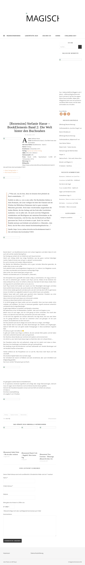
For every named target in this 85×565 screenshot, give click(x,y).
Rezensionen (24, 414)
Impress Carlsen (14, 414)
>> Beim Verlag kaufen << (10, 170)
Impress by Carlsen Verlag (34, 151)
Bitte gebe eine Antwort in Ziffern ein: (14, 502)
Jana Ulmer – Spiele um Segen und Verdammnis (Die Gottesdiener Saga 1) (68, 191)
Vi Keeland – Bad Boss (65, 166)
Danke (58, 36)
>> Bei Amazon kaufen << (10, 172)
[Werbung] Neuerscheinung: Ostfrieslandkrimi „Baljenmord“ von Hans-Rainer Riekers (69, 139)
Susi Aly (8, 418)
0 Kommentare (52, 418)
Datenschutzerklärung (37, 553)
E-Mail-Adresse (8, 486)
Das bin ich (47, 36)
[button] (61, 114)
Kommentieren (7, 514)
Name (5, 478)
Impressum (6, 553)
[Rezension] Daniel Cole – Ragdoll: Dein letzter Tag (29, 455)
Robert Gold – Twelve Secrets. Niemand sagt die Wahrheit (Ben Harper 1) (68, 150)
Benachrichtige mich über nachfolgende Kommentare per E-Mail (22, 511)
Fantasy (6, 414)
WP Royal (14, 562)
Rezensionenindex (13, 36)
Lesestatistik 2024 (31, 36)
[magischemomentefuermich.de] (42, 19)
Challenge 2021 (70, 36)
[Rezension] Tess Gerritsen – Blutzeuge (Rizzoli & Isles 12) (47, 457)
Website (5, 494)
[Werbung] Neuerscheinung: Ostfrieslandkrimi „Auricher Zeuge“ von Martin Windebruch (70, 128)
